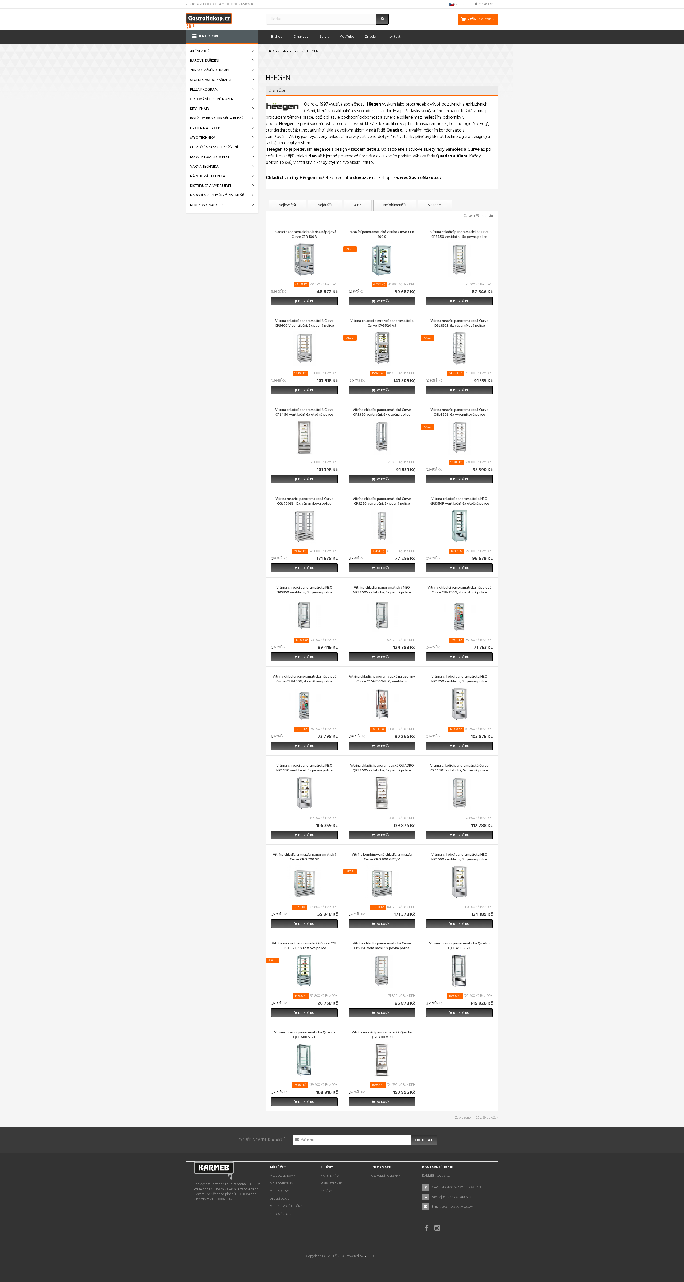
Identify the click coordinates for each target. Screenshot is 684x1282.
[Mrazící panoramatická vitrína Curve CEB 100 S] (382, 259)
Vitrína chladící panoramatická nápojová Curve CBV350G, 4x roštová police (459, 590)
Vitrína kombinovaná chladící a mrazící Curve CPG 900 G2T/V (382, 857)
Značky (326, 1191)
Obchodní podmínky (385, 1175)
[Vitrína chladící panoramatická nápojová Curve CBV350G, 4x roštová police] (459, 615)
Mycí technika (202, 138)
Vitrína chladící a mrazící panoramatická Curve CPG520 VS (382, 324)
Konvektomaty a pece (210, 157)
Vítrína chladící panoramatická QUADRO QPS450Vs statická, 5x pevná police (382, 768)
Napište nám (330, 1175)
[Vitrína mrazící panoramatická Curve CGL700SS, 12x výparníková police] (304, 526)
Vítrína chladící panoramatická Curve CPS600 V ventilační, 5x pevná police (304, 324)
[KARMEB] (209, 20)
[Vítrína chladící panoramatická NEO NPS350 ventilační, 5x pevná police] (304, 615)
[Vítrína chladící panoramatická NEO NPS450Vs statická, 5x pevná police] (382, 615)
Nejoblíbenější (394, 205)
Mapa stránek (331, 1183)
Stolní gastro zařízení (210, 80)
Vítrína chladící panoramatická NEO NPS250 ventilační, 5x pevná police (459, 679)
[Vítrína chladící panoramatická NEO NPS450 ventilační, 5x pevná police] (304, 793)
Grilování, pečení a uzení (212, 99)
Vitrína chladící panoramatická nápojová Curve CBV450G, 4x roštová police (304, 679)
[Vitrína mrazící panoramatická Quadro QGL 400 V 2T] (382, 1060)
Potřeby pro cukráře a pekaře (218, 118)
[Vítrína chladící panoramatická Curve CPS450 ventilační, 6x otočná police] (304, 437)
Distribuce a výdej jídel (211, 186)
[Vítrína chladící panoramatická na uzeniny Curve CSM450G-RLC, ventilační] (382, 704)
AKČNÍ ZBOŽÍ (200, 51)
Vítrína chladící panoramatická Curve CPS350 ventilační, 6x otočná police (382, 413)
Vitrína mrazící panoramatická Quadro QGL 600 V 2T (304, 1035)
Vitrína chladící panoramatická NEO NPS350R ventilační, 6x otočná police (459, 502)
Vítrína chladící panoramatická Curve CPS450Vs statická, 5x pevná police (459, 768)
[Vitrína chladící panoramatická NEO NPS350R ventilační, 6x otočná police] (459, 526)
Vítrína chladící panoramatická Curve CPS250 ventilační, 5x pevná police (382, 502)
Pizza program (204, 90)
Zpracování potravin (209, 70)
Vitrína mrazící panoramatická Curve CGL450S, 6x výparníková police (459, 413)
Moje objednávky (282, 1175)
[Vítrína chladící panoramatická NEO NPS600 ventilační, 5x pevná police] (459, 882)
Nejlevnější (287, 205)
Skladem (435, 205)
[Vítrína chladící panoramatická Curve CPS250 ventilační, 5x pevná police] (382, 526)
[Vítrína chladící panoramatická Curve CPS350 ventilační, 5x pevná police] (382, 971)
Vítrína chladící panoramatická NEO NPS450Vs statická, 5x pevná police (382, 590)
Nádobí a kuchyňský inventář (217, 195)
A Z (358, 205)
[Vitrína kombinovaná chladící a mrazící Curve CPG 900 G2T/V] (382, 882)
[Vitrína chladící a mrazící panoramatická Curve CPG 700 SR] (304, 882)
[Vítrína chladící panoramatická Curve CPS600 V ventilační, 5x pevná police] (304, 348)
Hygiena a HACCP (205, 128)
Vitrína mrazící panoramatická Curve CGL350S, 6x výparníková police (459, 324)
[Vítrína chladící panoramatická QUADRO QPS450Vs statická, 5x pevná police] (382, 793)
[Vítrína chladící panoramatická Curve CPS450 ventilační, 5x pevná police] (459, 259)
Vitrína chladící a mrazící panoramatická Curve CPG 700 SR (304, 857)
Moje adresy (279, 1191)
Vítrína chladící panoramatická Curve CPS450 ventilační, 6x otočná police (304, 413)
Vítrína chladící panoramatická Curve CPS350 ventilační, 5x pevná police (382, 946)
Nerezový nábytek (207, 205)
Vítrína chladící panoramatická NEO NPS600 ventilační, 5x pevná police (459, 857)
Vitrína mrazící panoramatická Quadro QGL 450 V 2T (459, 946)
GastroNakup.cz (285, 51)
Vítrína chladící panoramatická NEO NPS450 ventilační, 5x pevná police (304, 768)
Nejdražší (325, 205)
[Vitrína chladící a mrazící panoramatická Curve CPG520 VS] (382, 348)
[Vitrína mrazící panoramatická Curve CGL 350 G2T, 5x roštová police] (304, 971)
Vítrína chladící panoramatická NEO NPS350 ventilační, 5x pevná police (304, 590)
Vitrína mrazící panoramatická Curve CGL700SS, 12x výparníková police (304, 502)
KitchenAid (199, 109)
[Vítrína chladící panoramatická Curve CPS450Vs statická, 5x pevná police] (459, 793)
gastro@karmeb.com (457, 1206)
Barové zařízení (204, 61)
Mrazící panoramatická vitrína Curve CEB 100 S (381, 235)
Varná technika (204, 167)
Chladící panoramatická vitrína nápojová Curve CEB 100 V (304, 235)
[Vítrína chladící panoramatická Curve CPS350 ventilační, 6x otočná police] (382, 437)
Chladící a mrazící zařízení (214, 147)
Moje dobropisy (281, 1183)
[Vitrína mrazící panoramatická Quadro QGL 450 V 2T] (459, 971)
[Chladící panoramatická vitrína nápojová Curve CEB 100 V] (304, 259)
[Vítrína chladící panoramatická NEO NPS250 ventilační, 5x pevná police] (459, 704)
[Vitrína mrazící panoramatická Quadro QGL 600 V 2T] (304, 1060)
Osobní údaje (279, 1198)
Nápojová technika (207, 176)
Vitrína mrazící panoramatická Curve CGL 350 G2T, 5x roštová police (304, 946)
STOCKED (371, 1256)
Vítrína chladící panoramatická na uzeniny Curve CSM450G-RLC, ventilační (382, 679)
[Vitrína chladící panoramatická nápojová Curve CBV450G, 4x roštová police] (304, 704)
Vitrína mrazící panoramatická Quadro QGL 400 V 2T (382, 1035)
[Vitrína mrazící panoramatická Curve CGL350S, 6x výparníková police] (459, 348)
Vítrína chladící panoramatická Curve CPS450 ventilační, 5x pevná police (459, 235)
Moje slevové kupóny (286, 1206)
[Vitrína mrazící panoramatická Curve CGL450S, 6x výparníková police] (459, 437)
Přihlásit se (485, 4)
